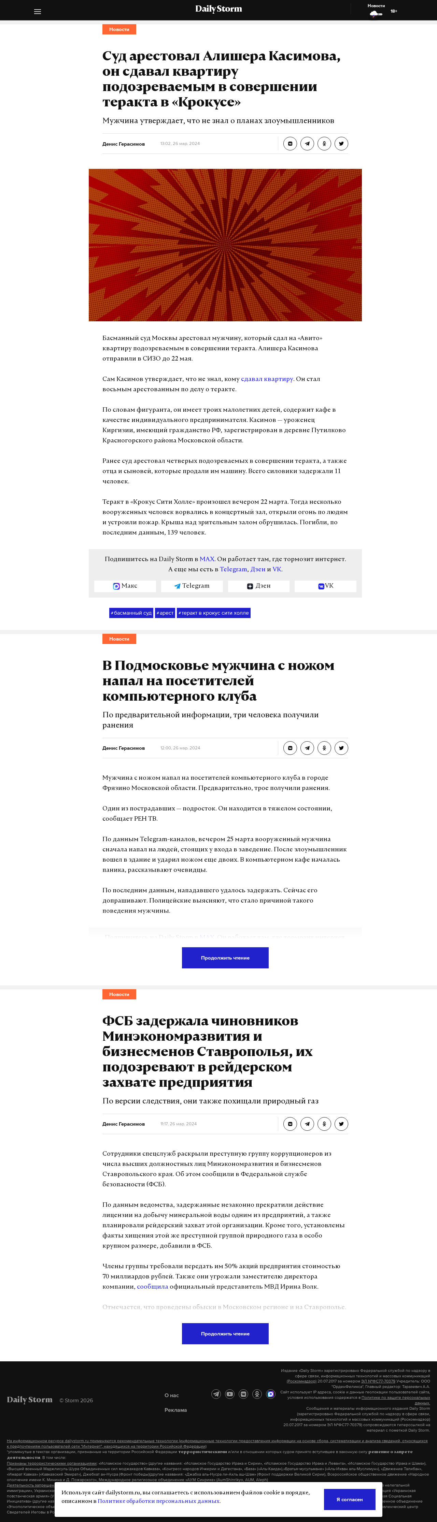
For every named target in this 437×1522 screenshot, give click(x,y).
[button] (37, 12)
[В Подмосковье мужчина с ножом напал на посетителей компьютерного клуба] (290, 748)
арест (165, 613)
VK (276, 570)
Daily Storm (218, 9)
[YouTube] (230, 1394)
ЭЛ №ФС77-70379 (378, 1381)
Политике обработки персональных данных (159, 1501)
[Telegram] (216, 1394)
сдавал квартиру (267, 380)
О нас (172, 1395)
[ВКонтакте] (243, 1394)
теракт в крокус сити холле (214, 613)
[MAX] (271, 1394)
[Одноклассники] (257, 1394)
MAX (207, 560)
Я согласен (350, 1499)
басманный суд (131, 613)
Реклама (176, 1410)
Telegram (233, 570)
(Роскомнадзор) (301, 1381)
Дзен (258, 570)
